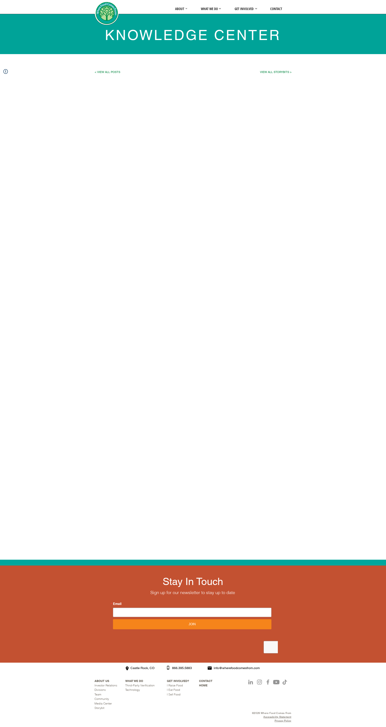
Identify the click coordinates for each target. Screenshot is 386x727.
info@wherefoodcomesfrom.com (237, 668)
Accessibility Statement (277, 717)
